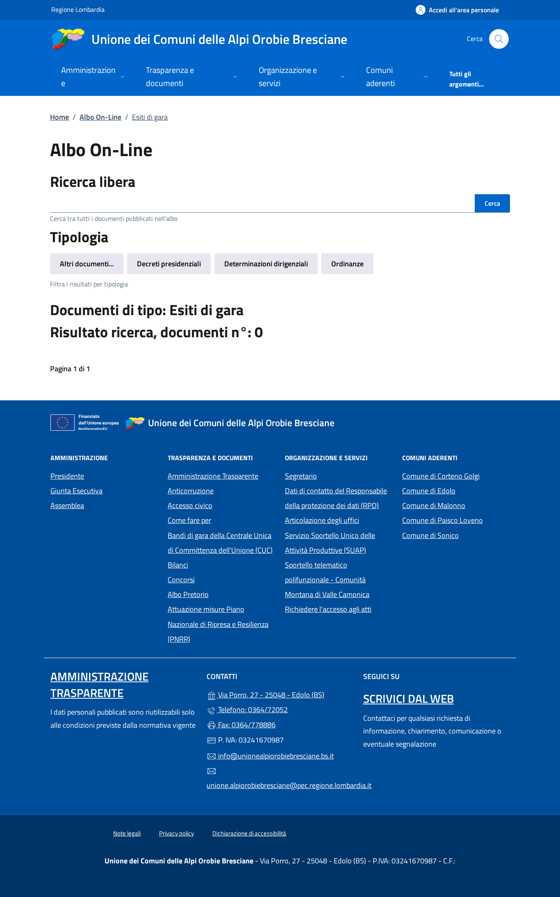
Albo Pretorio (188, 594)
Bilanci (178, 564)
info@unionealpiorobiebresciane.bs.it (275, 755)
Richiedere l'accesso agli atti (328, 609)
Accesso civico (190, 505)
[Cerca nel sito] (499, 39)
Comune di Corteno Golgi (456, 475)
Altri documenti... (87, 263)
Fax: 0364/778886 (245, 724)
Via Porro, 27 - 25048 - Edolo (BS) (284, 694)
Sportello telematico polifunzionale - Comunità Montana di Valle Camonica (338, 579)
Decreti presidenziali (169, 263)
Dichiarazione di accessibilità (249, 833)
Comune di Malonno (456, 504)
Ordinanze (347, 263)
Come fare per (189, 520)
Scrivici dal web (408, 698)
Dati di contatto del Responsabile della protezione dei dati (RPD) (336, 498)
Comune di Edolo (456, 490)
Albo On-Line (100, 117)
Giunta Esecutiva (76, 490)
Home (59, 117)
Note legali (127, 833)
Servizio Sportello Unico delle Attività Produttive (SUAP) (330, 543)
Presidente (67, 475)
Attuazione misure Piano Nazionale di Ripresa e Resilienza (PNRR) (218, 624)
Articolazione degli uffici (322, 520)
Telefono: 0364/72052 (252, 709)
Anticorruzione (191, 490)
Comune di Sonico (456, 534)
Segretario (301, 475)
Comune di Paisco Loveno (456, 519)
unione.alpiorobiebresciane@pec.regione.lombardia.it (280, 785)
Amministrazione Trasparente (213, 475)
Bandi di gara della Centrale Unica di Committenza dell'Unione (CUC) (220, 543)
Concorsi (181, 579)
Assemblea (67, 505)
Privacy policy (176, 833)
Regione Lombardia (78, 9)
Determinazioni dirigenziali (266, 263)
